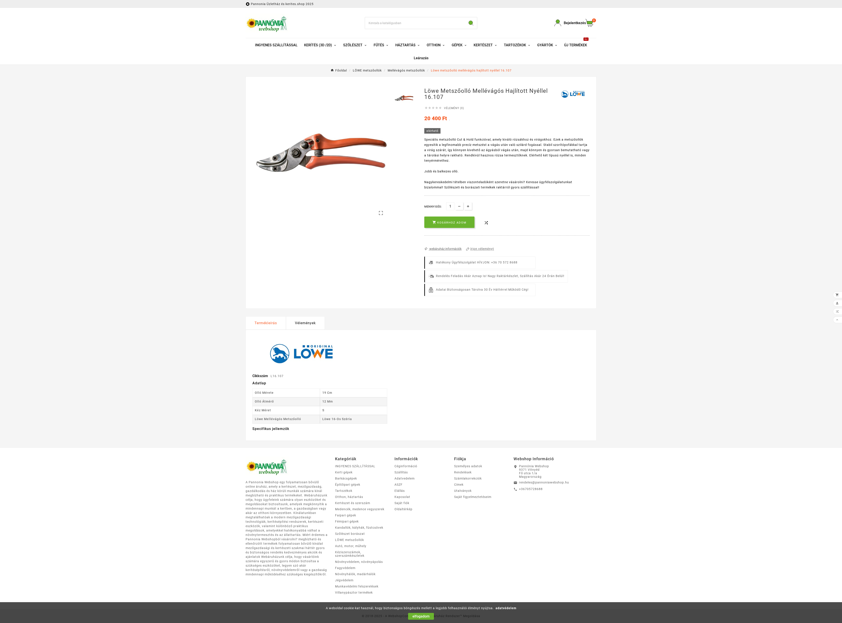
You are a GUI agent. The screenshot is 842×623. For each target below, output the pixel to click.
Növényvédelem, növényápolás (359, 562)
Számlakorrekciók (468, 478)
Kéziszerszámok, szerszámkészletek (349, 553)
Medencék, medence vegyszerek (359, 509)
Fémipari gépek (347, 521)
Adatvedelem (404, 478)
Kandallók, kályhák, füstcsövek (359, 527)
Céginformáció (405, 466)
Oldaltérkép (403, 509)
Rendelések (463, 472)
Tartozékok (343, 490)
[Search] (471, 23)
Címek (459, 484)
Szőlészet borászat (350, 533)
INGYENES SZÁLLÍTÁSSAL (355, 466)
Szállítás (401, 472)
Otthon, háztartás (349, 497)
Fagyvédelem (345, 568)
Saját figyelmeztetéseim (472, 497)
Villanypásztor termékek (354, 592)
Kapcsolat (402, 497)
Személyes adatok (468, 466)
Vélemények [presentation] (305, 323)
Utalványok (463, 490)
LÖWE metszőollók (349, 540)
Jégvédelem (344, 580)
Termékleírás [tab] (266, 323)
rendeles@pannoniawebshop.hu (544, 482)
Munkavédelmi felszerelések (356, 586)
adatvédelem (506, 608)
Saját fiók (401, 503)
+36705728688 (531, 489)
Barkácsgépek (346, 478)
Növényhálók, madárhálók (355, 574)
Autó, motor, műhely (350, 546)
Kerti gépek (344, 472)
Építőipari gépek (347, 484)
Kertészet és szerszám (352, 503)
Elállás (399, 490)
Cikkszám (260, 376)
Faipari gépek (345, 515)
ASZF (398, 484)
